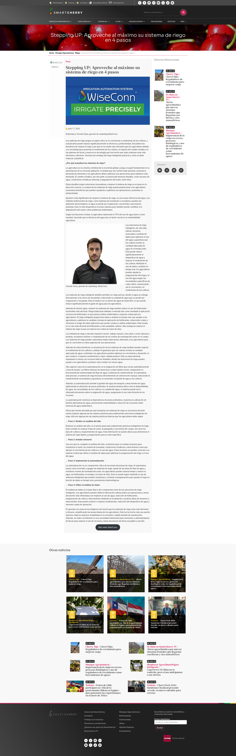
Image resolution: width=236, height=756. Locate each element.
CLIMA (118, 21)
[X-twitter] (139, 3)
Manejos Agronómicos (59, 21)
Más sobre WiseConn (107, 527)
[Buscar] (183, 12)
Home (51, 53)
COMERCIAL (102, 21)
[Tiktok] (168, 3)
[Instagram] (153, 3)
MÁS (182, 21)
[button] (159, 170)
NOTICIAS (171, 21)
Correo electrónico (162, 719)
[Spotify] (172, 3)
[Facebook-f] (144, 3)
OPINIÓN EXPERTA (136, 21)
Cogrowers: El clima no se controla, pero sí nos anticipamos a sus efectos (85, 625)
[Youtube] (158, 3)
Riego (77, 53)
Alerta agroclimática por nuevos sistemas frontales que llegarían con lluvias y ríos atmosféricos (173, 111)
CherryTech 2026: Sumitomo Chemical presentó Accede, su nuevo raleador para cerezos (164, 624)
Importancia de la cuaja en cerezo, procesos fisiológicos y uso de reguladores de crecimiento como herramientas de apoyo (175, 146)
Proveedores (156, 21)
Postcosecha (84, 21)
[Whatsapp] (163, 3)
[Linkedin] (149, 3)
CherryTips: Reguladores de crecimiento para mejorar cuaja (175, 80)
